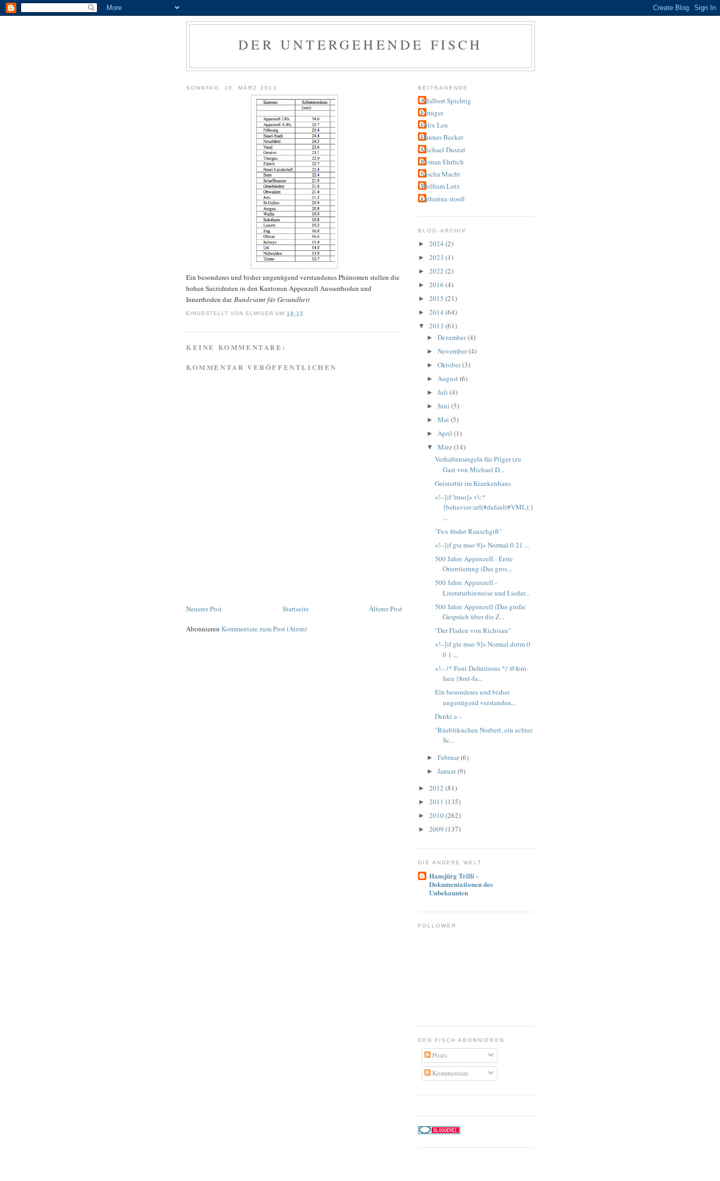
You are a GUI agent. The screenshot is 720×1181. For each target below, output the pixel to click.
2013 (437, 325)
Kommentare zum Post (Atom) (264, 628)
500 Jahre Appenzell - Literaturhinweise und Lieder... (482, 588)
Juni (444, 406)
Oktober (449, 364)
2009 (437, 829)
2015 (437, 298)
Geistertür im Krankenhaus (473, 483)
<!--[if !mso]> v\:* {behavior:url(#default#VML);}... (484, 507)
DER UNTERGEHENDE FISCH (360, 44)
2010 (437, 815)
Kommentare (450, 1073)
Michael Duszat (443, 149)
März (445, 447)
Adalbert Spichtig (446, 100)
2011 (437, 801)
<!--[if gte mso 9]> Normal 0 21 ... (482, 545)
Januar (447, 771)
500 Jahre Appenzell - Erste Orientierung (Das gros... (474, 564)
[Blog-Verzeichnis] (439, 1131)
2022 (437, 271)
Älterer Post (385, 608)
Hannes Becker (442, 137)
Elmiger (432, 113)
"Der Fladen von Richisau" (473, 630)
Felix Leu (434, 125)
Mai (444, 419)
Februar (449, 757)
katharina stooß (443, 198)
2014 (437, 312)
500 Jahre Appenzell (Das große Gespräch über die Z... (480, 612)
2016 (437, 284)
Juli (443, 392)
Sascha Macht (440, 174)
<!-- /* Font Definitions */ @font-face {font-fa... (482, 673)
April (445, 433)
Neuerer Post (204, 608)
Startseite (296, 608)
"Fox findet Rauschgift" (468, 531)
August (448, 378)
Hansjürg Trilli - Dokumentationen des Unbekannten (461, 884)
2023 (437, 257)
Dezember (452, 337)
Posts (439, 1055)
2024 (437, 243)
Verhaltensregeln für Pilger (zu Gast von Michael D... (478, 464)
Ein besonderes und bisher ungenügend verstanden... (475, 697)
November (453, 351)
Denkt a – (448, 716)
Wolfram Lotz (440, 186)
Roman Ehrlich (442, 162)
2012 (437, 788)
